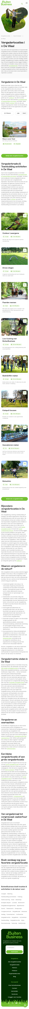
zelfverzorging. (11, 748)
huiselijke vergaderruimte (16, 682)
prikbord (11, 98)
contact (12, 103)
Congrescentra (18, 796)
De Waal (3, 38)
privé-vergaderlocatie (12, 764)
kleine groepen (9, 769)
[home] (6, 3)
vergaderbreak (13, 65)
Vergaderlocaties (5, 36)
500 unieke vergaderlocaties (9, 668)
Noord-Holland (17, 36)
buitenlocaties (7, 638)
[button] (26, 3)
